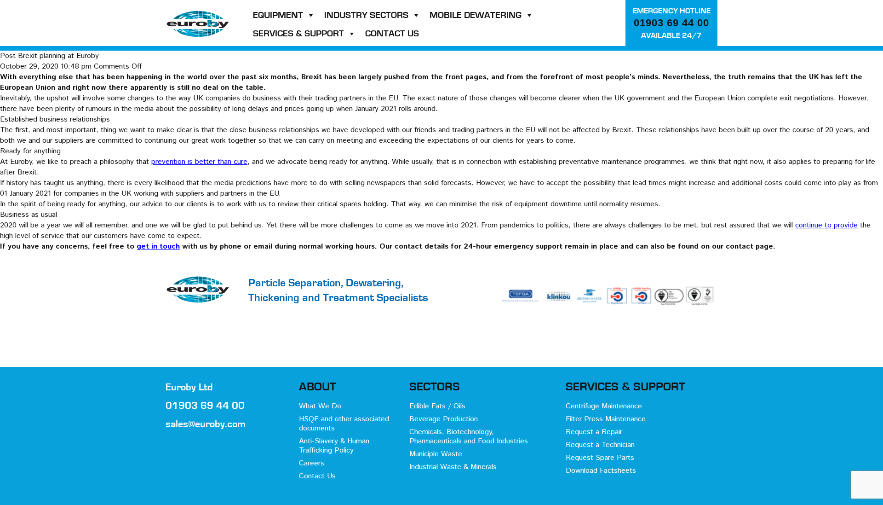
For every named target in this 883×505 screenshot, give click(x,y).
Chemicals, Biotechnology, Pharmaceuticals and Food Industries (468, 437)
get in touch (158, 246)
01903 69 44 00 (671, 23)
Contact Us (392, 33)
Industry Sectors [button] (366, 15)
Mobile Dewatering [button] (476, 15)
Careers (311, 463)
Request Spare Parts (600, 458)
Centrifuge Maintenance (604, 406)
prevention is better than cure (199, 162)
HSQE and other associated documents (344, 424)
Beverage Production (443, 419)
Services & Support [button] (298, 33)
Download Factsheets (601, 470)
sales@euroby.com (206, 424)
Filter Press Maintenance (606, 419)
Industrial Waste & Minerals (453, 467)
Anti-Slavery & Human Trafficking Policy (334, 446)
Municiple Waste (435, 454)
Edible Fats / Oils (437, 406)
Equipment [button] (278, 15)
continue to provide (826, 225)
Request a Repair (594, 432)
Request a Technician (600, 445)
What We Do (320, 406)
